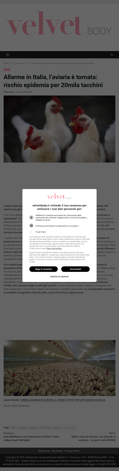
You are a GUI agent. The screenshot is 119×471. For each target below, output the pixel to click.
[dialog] (59, 235)
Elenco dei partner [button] (54, 248)
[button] (59, 232)
